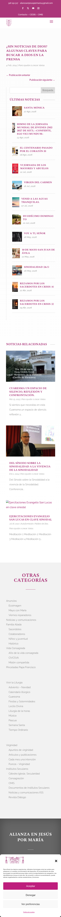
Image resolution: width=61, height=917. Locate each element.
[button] (56, 861)
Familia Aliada (13, 624)
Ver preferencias (30, 904)
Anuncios (11, 600)
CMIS (40, 14)
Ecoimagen (15, 605)
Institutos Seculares (17, 768)
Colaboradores (17, 634)
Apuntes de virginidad (21, 749)
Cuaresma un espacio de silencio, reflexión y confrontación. (28, 391)
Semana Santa (17, 725)
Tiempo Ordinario (18, 729)
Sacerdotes (15, 629)
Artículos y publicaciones (22, 754)
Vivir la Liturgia (14, 682)
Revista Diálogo (17, 797)
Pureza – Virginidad (19, 764)
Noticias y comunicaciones (21, 619)
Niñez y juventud (18, 638)
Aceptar (30, 886)
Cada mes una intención (22, 759)
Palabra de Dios (41, 524)
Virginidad (11, 745)
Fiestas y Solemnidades (22, 701)
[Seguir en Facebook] (23, 8)
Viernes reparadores (20, 615)
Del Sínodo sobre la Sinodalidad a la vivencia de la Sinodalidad (29, 466)
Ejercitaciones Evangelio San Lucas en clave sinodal (30, 518)
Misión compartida (19, 662)
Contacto (22, 14)
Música (12, 715)
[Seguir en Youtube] (33, 8)
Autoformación (27, 524)
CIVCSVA (14, 657)
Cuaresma (14, 696)
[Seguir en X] (28, 8)
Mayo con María (17, 610)
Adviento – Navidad (20, 687)
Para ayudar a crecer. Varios (31, 65)
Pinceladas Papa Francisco (21, 667)
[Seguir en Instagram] (38, 8)
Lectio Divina (16, 706)
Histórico (13, 643)
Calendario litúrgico (19, 692)
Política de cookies (29, 912)
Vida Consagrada (15, 648)
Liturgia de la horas (19, 711)
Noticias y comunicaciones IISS (26, 792)
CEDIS (33, 14)
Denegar (30, 895)
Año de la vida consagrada (23, 653)
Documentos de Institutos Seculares (29, 787)
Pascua (13, 720)
